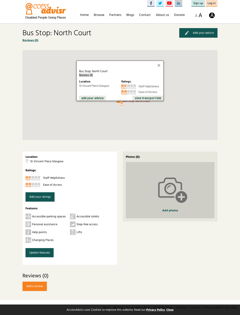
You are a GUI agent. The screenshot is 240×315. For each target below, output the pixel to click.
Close (170, 309)
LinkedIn (178, 3)
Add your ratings (40, 196)
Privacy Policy (155, 309)
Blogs (130, 15)
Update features (39, 252)
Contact (145, 15)
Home (84, 15)
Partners (115, 15)
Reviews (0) (30, 40)
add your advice (92, 98)
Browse (99, 15)
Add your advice (203, 32)
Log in (212, 3)
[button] (121, 103)
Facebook (151, 3)
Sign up (198, 3)
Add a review (34, 286)
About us (162, 15)
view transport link (148, 98)
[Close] (159, 65)
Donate (179, 15)
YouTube (169, 3)
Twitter (160, 3)
